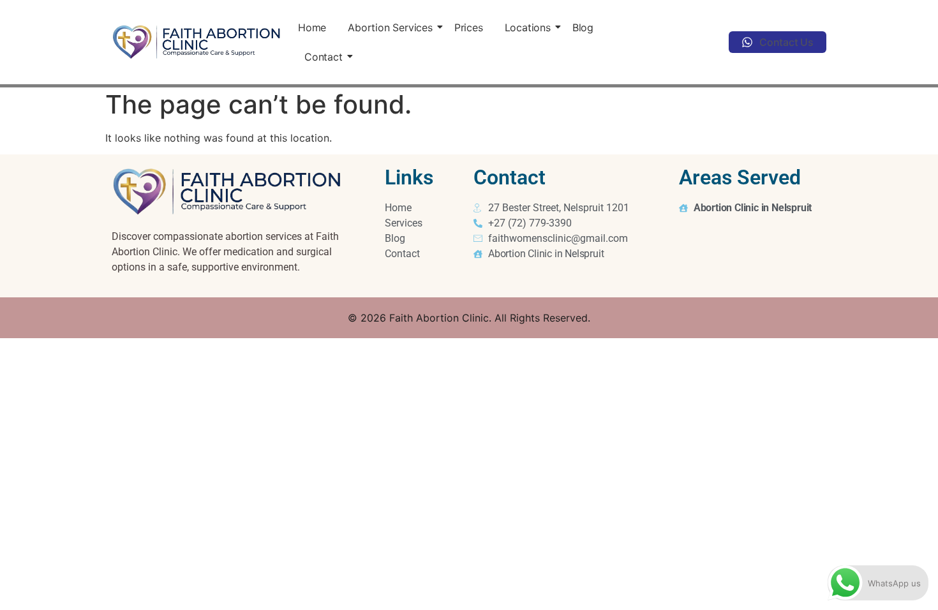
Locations (528, 27)
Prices (468, 27)
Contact (323, 56)
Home (312, 27)
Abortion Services (390, 27)
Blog (582, 27)
